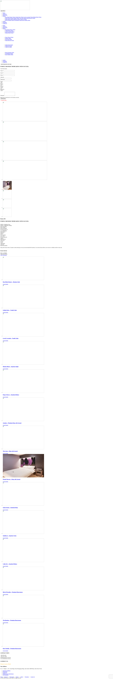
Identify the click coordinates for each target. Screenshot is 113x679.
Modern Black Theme (37, 17)
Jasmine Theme (16, 18)
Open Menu (3, 10)
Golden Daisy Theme (19, 17)
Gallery (4, 21)
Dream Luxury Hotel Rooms (8, 673)
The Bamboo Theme (18, 20)
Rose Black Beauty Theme (10, 17)
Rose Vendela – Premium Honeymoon (12, 648)
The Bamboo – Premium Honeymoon (12, 620)
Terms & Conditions (6, 670)
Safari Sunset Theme (9, 19)
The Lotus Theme (23, 18)
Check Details (5, 284)
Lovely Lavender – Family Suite (10, 338)
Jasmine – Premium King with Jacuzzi (12, 423)
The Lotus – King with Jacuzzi (10, 451)
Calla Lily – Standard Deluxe (10, 564)
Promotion (5, 22)
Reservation (5, 15)
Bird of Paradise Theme (9, 20)
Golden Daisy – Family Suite (10, 310)
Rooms (4, 16)
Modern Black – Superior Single (10, 366)
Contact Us (5, 23)
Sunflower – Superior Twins (9, 535)
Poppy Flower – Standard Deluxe (11, 394)
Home (4, 12)
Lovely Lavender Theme (28, 17)
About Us (4, 13)
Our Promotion (5, 674)
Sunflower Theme (16, 19)
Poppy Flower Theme (9, 18)
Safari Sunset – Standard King (10, 507)
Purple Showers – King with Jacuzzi (11, 479)
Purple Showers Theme (30, 18)
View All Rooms (3, 255)
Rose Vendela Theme (26, 20)
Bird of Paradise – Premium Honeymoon (13, 592)
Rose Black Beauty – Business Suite (11, 282)
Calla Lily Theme (23, 19)
